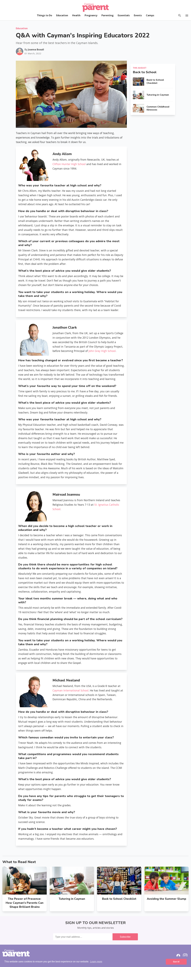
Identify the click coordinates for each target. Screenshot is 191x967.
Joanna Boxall (36, 49)
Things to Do (44, 15)
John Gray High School (102, 351)
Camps (150, 15)
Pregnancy (91, 15)
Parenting (107, 15)
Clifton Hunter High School (69, 164)
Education (62, 15)
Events (138, 15)
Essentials (124, 15)
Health (76, 15)
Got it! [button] (176, 961)
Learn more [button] (96, 961)
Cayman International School (70, 690)
